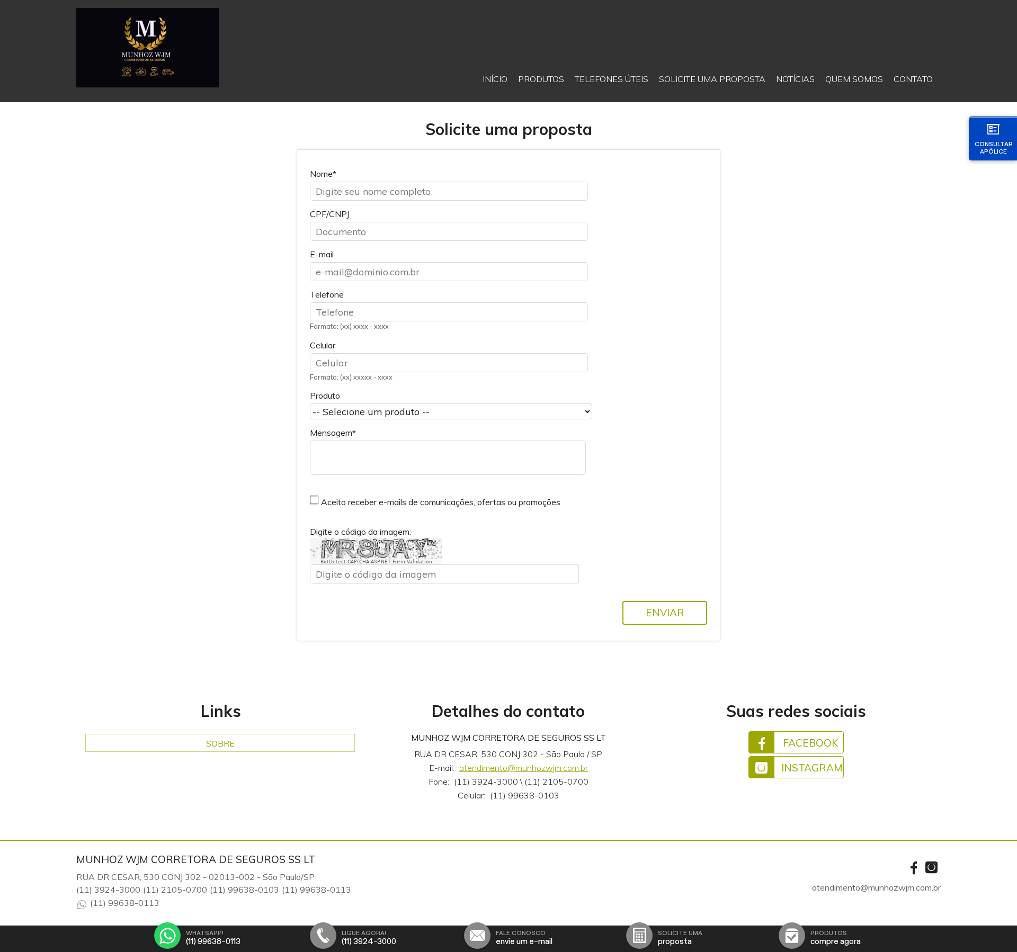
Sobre (220, 743)
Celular (322, 345)
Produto (325, 395)
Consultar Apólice (994, 147)
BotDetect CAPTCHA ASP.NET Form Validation (376, 561)
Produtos (541, 79)
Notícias (795, 79)
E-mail (322, 254)
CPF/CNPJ (329, 214)
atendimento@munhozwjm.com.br (523, 767)
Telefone (327, 294)
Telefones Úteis (611, 79)
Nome (321, 173)
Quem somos (854, 79)
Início (495, 79)
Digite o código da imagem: (360, 531)
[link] (796, 742)
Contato (913, 79)
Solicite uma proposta (712, 79)
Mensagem (331, 432)
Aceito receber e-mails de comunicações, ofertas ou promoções (440, 502)
